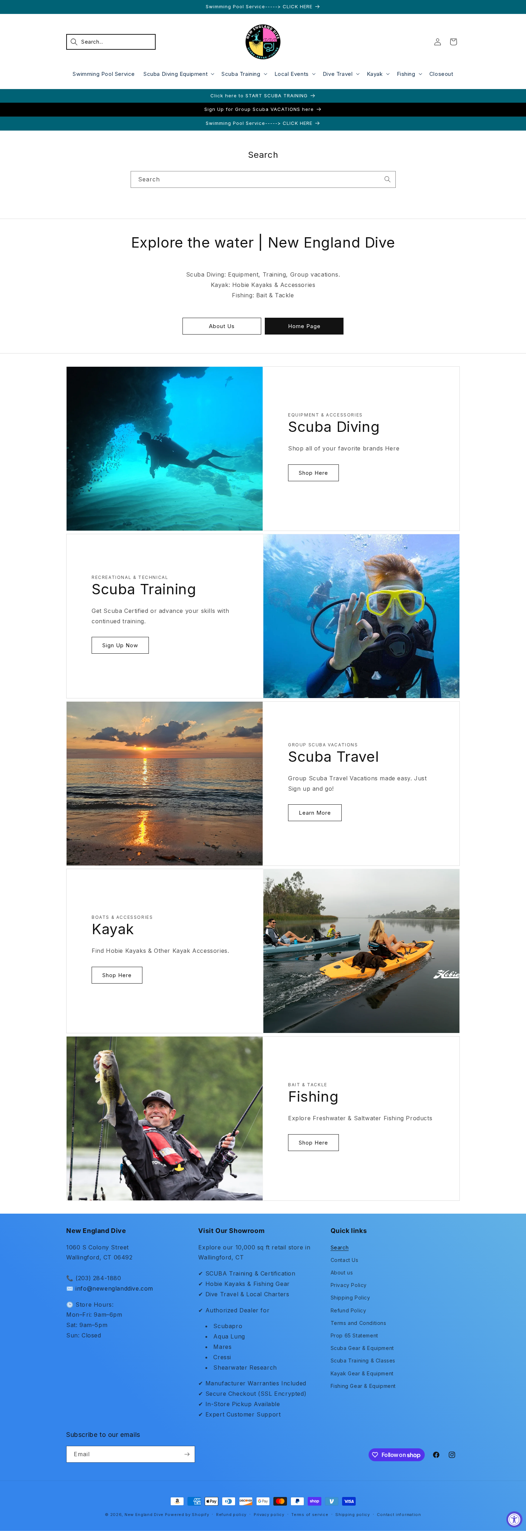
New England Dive (144, 1514)
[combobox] (263, 179)
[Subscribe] (187, 1454)
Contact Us (345, 1260)
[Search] (387, 179)
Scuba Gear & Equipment (362, 1348)
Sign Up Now (120, 645)
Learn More (315, 812)
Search (340, 1247)
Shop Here (313, 472)
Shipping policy (352, 1514)
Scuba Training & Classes (363, 1360)
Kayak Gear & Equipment (362, 1373)
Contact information (399, 1514)
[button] (111, 42)
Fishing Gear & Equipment (363, 1386)
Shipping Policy (350, 1297)
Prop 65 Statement (354, 1335)
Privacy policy (269, 1514)
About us (342, 1272)
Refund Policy (348, 1310)
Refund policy (231, 1514)
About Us (222, 326)
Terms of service (309, 1514)
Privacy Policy (349, 1285)
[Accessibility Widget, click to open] (514, 1519)
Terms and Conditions (358, 1323)
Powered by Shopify (187, 1514)
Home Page (304, 326)
